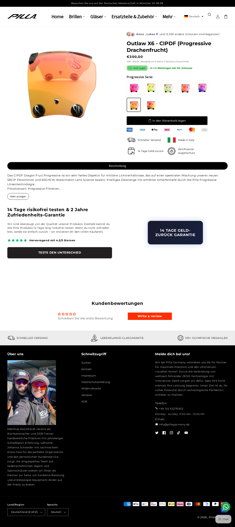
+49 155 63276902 (171, 408)
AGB (84, 401)
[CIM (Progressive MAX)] (185, 88)
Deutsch (56, 511)
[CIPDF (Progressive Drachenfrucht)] (134, 105)
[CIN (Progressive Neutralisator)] (202, 88)
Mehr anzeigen (18, 196)
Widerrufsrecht (91, 388)
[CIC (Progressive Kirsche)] (134, 88)
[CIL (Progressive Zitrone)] (151, 88)
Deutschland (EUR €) (24, 511)
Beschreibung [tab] (117, 166)
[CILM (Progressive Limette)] (168, 88)
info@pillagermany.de (174, 424)
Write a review (150, 316)
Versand (145, 61)
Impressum (88, 375)
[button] (194, 16)
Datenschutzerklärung (95, 382)
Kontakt (86, 369)
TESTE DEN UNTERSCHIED (59, 252)
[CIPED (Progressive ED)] (151, 105)
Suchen (86, 362)
